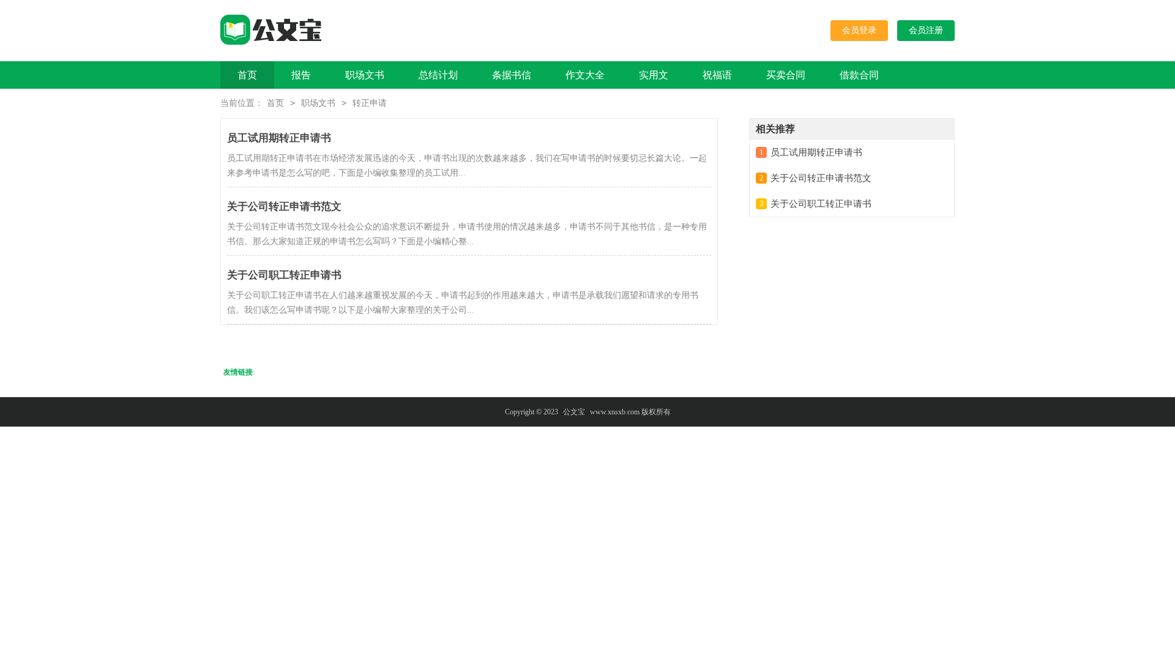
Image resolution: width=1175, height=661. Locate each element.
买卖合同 (785, 75)
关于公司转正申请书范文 (820, 178)
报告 (301, 75)
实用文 (653, 75)
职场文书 (364, 75)
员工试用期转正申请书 (816, 152)
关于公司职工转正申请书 (820, 204)
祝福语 (717, 75)
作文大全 (585, 75)
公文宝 (574, 412)
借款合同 (859, 75)
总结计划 (438, 75)
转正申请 (369, 103)
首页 (247, 75)
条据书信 (511, 75)
